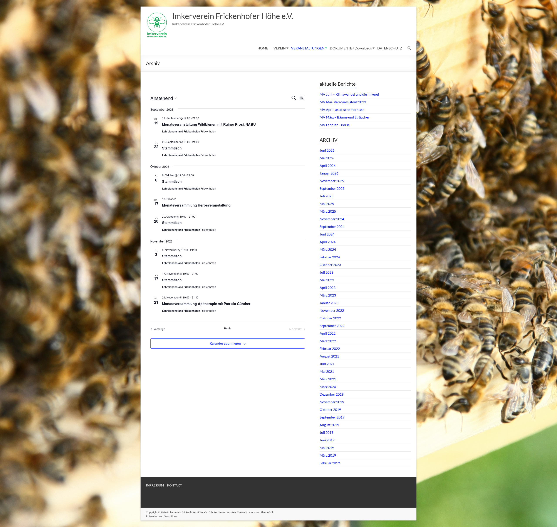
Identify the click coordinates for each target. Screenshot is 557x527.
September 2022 (332, 326)
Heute (227, 328)
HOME (262, 48)
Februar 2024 (330, 257)
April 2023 (328, 287)
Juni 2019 (327, 440)
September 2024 (332, 226)
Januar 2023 (329, 303)
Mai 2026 (327, 158)
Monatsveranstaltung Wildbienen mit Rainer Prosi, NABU (209, 124)
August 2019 (329, 425)
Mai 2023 (327, 280)
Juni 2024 (327, 234)
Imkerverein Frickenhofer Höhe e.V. (232, 16)
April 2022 (328, 333)
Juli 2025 (326, 196)
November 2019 (332, 402)
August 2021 (329, 356)
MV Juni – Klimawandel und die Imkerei (349, 94)
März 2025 (328, 211)
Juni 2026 (327, 150)
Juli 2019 (326, 432)
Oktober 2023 (330, 265)
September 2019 (332, 417)
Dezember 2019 (332, 394)
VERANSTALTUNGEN (307, 48)
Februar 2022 (330, 348)
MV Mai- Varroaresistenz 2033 (343, 102)
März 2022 (328, 341)
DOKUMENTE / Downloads (351, 48)
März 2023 (328, 295)
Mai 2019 (327, 448)
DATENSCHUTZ (389, 48)
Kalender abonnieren (225, 343)
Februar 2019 (330, 463)
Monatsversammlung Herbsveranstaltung (196, 205)
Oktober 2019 (330, 409)
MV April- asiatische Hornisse (342, 109)
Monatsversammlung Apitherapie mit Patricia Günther (206, 303)
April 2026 (328, 165)
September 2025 (332, 188)
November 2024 (332, 219)
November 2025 (332, 181)
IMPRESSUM (155, 485)
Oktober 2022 (330, 318)
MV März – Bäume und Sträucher (344, 117)
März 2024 (328, 249)
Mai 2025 (327, 204)
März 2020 (328, 387)
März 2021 (328, 379)
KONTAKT (174, 485)
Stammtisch (172, 148)
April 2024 (328, 242)
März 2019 (328, 455)
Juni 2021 (327, 364)
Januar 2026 (329, 173)
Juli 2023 (326, 272)
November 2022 (332, 310)
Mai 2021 (327, 371)
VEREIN (279, 48)
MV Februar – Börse (335, 125)
